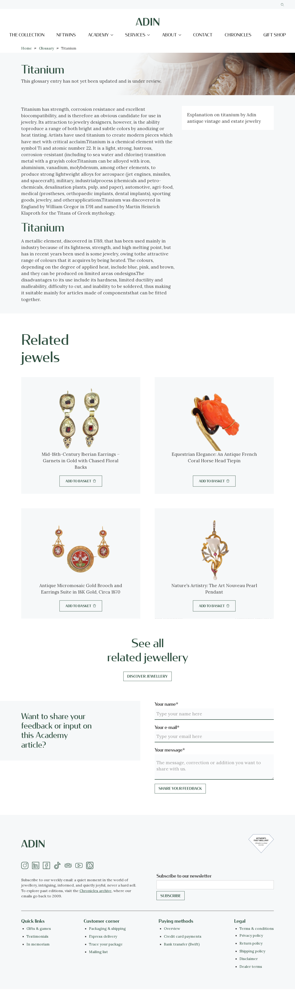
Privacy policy (251, 935)
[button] (100, 35)
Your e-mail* (167, 727)
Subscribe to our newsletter (184, 876)
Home (26, 48)
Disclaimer (248, 958)
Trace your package (106, 944)
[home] (147, 21)
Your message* (170, 750)
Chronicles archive (96, 890)
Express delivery (103, 936)
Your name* (166, 704)
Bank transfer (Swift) (182, 944)
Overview (172, 928)
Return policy (251, 943)
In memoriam (38, 944)
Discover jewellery (147, 676)
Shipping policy (252, 951)
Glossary (46, 48)
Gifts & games (39, 928)
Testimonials (37, 936)
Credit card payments (182, 936)
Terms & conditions (256, 928)
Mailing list (98, 951)
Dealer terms (250, 966)
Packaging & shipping (107, 928)
